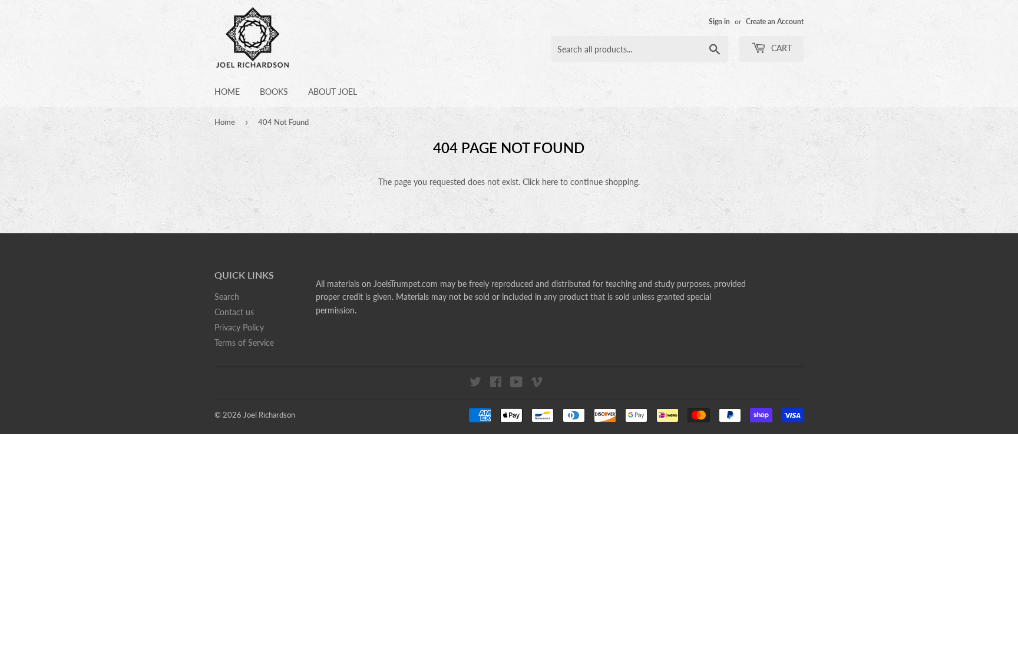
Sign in (719, 21)
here (550, 182)
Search (226, 297)
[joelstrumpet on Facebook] (496, 383)
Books (274, 92)
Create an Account (775, 21)
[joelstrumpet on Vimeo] (537, 383)
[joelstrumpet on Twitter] (475, 383)
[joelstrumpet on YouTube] (516, 383)
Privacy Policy (239, 327)
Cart (780, 48)
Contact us (234, 312)
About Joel (332, 92)
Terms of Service (244, 343)
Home (227, 92)
